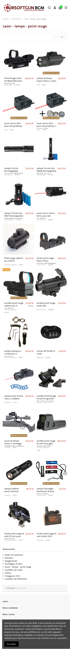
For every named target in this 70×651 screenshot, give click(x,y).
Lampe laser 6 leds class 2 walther (13, 397)
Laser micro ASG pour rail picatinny (13, 124)
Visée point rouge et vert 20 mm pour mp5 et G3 (14, 536)
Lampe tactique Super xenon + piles (46, 79)
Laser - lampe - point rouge (18, 567)
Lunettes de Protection (16, 579)
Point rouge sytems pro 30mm (13, 259)
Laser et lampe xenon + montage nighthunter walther (14, 443)
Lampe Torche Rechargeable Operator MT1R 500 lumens (13, 172)
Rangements (11, 561)
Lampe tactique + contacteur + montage (13, 354)
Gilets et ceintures (14, 555)
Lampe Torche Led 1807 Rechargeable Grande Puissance (13, 216)
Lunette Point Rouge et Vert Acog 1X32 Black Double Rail (46, 399)
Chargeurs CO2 (12, 576)
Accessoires (9, 549)
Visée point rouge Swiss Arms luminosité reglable (46, 261)
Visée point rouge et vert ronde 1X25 (46, 535)
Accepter (11, 644)
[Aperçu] (19, 74)
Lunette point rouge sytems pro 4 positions (13, 306)
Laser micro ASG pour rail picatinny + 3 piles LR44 (46, 126)
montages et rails (13, 564)
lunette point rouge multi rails (46, 304)
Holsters (9, 558)
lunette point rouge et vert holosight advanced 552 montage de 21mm (46, 445)
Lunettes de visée (13, 570)
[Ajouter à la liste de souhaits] (15, 74)
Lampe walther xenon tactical (11, 490)
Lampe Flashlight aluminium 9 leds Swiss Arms (45, 491)
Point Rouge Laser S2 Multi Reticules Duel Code (13, 81)
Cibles (8, 573)
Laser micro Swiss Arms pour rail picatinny (46, 216)
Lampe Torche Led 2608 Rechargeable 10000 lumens (46, 171)
